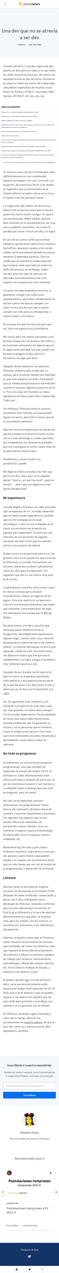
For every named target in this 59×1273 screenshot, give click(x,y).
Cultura (21, 44)
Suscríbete (29, 1095)
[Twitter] (29, 1269)
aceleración (12, 1203)
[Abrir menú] (5, 4)
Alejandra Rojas (29, 1132)
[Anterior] (3, 1192)
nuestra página (33, 1022)
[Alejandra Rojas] (29, 1120)
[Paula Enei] (9, 1173)
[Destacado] (51, 1173)
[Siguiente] (56, 1192)
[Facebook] (16, 1269)
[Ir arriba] (42, 1269)
